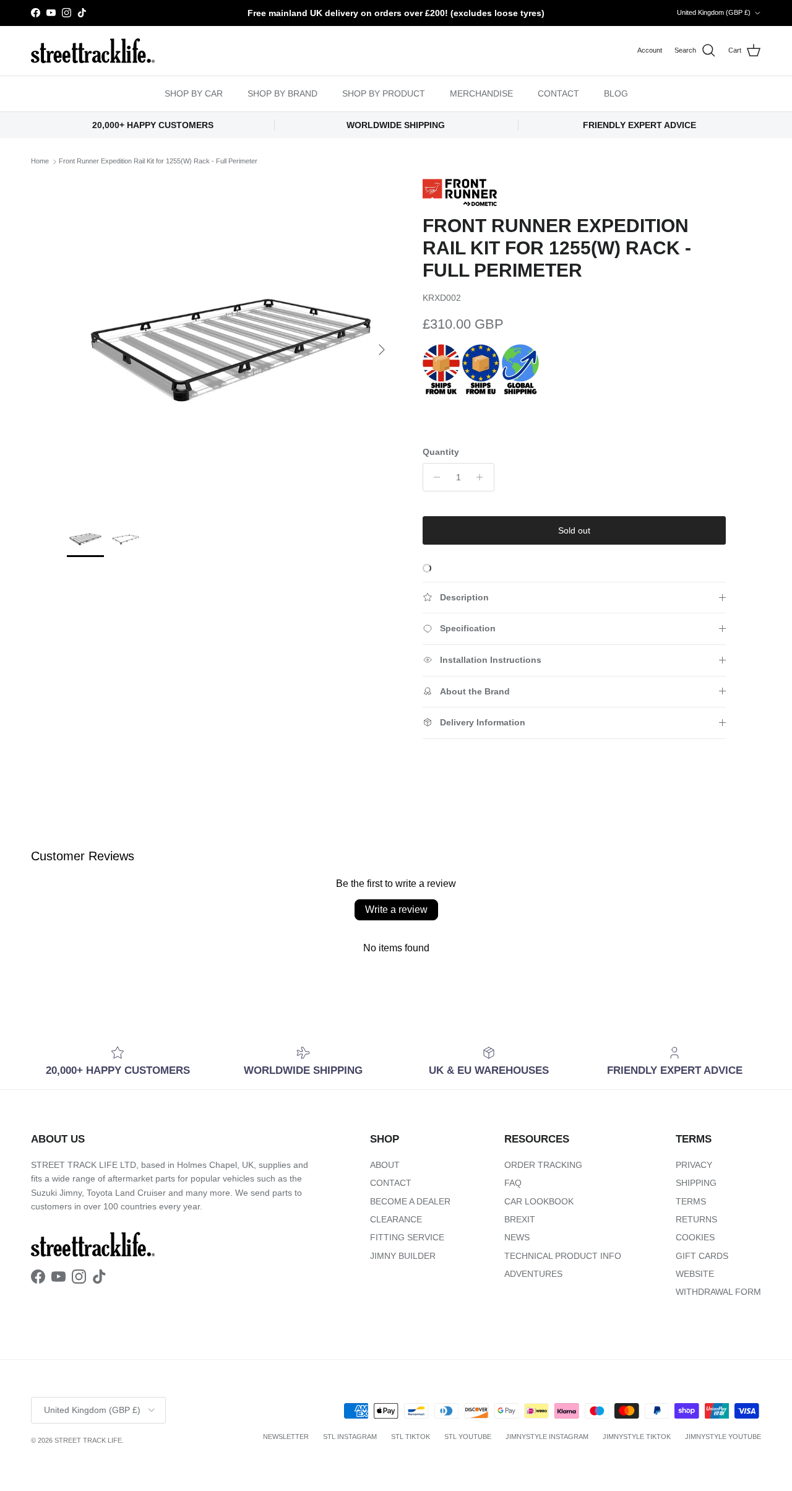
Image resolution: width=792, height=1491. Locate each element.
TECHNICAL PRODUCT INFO (562, 1256)
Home (40, 161)
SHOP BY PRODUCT (383, 93)
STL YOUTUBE (467, 1436)
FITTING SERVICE (407, 1237)
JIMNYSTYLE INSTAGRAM (547, 1436)
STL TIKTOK (410, 1436)
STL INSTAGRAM (350, 1436)
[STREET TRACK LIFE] (93, 50)
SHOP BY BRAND (282, 93)
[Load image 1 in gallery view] (231, 343)
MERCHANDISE (481, 93)
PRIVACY (694, 1165)
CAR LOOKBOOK (539, 1201)
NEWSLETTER (286, 1436)
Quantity (441, 452)
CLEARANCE (396, 1219)
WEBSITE (695, 1274)
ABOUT (385, 1165)
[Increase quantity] (483, 477)
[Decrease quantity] (434, 477)
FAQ (513, 1183)
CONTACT (558, 93)
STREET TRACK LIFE (88, 1440)
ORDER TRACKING (543, 1165)
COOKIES (695, 1237)
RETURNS (696, 1219)
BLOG (616, 93)
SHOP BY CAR (194, 93)
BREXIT (519, 1219)
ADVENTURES (533, 1274)
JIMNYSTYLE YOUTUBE (723, 1436)
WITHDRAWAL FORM (718, 1292)
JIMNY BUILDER (403, 1256)
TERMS (691, 1201)
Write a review (396, 909)
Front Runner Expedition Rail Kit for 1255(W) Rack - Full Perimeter (158, 161)
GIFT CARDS (702, 1256)
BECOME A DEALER (410, 1201)
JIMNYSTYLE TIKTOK (637, 1436)
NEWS (517, 1237)
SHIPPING (696, 1183)
